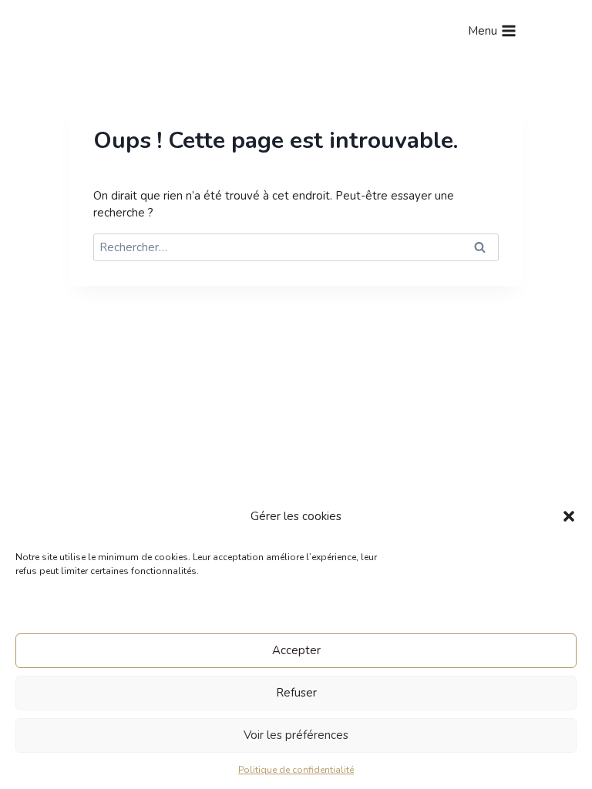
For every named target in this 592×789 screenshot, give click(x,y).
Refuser (296, 692)
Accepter (296, 650)
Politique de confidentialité (296, 770)
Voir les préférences (296, 735)
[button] (569, 516)
